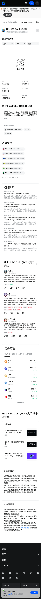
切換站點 (8, 15)
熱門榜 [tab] (21, 354)
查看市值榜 (20, 403)
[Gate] (3, 3)
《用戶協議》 (25, 528)
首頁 (3, 22)
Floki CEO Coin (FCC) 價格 (30, 22)
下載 (34, 593)
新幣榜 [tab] (14, 354)
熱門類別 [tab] (28, 354)
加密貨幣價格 (12, 22)
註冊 (32, 3)
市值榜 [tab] (7, 354)
